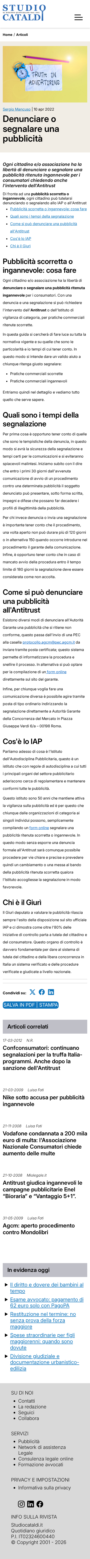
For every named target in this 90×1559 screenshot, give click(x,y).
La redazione (32, 1407)
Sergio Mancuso (17, 109)
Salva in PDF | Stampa (30, 1005)
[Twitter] (33, 992)
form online (56, 671)
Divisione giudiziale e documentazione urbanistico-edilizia (44, 1362)
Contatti (26, 1401)
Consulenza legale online (45, 1459)
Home (7, 35)
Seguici (26, 1412)
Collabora (28, 1418)
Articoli (22, 35)
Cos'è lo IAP (20, 238)
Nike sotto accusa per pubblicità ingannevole (43, 1100)
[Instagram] (21, 1504)
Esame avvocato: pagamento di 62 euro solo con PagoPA (47, 1302)
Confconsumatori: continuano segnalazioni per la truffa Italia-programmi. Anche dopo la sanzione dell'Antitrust (42, 1057)
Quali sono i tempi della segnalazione (42, 216)
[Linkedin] (51, 992)
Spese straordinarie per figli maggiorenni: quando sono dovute (42, 1341)
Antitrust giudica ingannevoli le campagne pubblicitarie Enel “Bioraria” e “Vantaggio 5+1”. (42, 1189)
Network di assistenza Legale (42, 1450)
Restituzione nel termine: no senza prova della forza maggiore (43, 1320)
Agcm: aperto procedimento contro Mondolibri (39, 1229)
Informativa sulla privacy (44, 1488)
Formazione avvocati (40, 1464)
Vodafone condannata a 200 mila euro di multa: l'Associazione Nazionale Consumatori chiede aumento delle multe (45, 1143)
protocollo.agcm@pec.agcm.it (49, 642)
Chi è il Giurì (20, 246)
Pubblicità (28, 1441)
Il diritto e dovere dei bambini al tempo (47, 1287)
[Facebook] (42, 992)
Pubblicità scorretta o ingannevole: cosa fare (48, 209)
